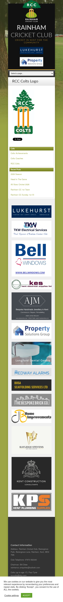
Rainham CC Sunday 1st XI (22, 194)
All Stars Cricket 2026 (20, 184)
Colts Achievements (19, 153)
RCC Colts (15, 163)
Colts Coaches (17, 158)
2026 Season (16, 174)
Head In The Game (19, 179)
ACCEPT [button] (26, 595)
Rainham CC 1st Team (20, 189)
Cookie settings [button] (11, 595)
